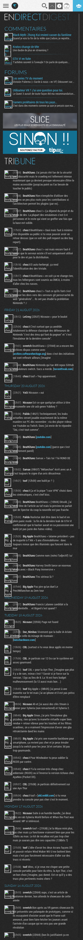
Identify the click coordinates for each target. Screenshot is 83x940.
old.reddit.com (46, 795)
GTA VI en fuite (22, 58)
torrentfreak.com (63, 369)
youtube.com (43, 437)
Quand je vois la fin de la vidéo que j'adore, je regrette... (42, 38)
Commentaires (25, 28)
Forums (15, 72)
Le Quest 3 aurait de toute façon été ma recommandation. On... (44, 93)
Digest (56, 17)
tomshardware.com (24, 640)
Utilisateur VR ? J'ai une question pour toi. (38, 90)
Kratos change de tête (26, 47)
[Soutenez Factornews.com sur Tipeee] (40, 153)
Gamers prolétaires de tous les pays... (35, 102)
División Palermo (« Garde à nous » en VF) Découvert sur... (43, 81)
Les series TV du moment (28, 78)
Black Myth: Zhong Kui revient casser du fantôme (42, 35)
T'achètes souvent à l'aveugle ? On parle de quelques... (41, 62)
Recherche (44, 6)
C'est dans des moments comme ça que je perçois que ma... (44, 105)
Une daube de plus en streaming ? (30, 50)
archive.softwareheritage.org (29, 354)
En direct (22, 17)
